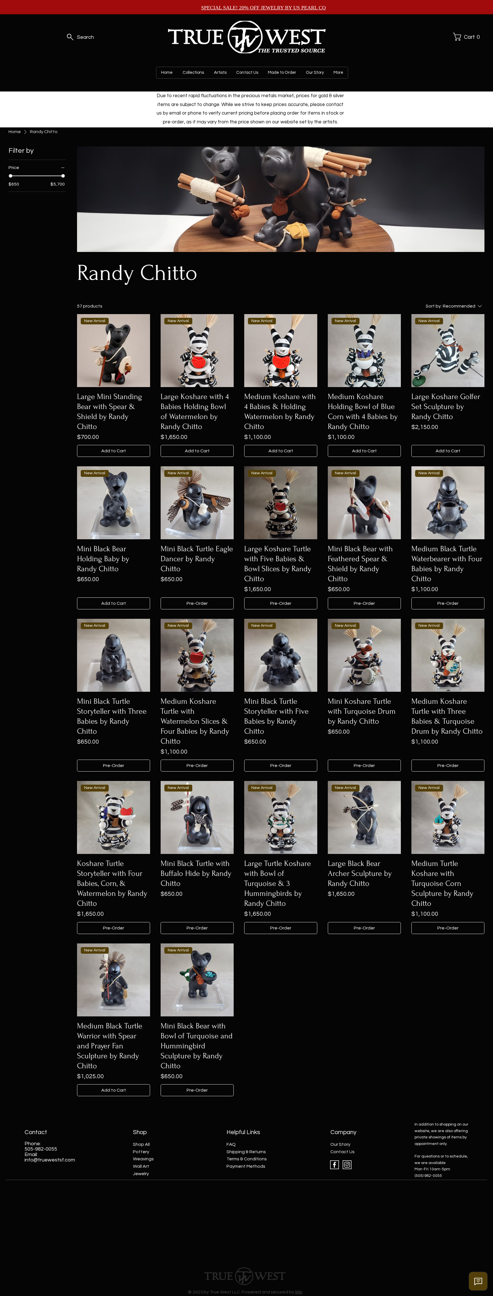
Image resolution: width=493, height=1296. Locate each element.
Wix (298, 1292)
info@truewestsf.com (50, 1160)
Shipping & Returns (246, 1151)
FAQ (231, 1144)
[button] (465, 37)
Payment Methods (246, 1166)
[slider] (10, 175)
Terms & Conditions (247, 1159)
